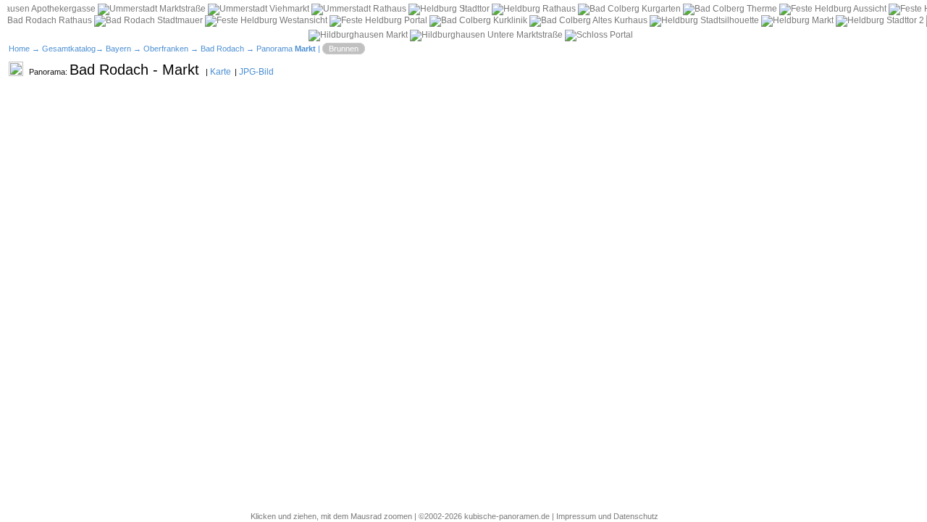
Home (19, 48)
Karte (220, 72)
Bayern (118, 48)
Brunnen (343, 48)
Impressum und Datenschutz (607, 516)
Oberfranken (165, 48)
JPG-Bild (256, 72)
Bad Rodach (222, 48)
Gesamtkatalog (69, 48)
